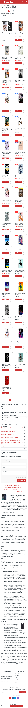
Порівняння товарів (18, 682)
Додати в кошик (19, 40)
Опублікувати (21, 480)
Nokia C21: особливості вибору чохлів (12, 485)
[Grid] (9, 11)
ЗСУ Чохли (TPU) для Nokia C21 (7, 434)
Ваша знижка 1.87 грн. (16, 706)
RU (3, 705)
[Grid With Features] (11, 11)
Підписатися (22, 692)
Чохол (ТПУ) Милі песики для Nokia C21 (9, 449)
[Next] (20, 400)
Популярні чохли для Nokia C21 (10, 489)
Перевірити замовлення (19, 679)
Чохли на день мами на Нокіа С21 (8, 431)
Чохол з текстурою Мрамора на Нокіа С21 (10, 437)
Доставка (17, 675)
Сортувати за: (4, 15)
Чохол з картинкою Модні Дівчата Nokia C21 (10, 440)
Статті (16, 677)
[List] (14, 11)
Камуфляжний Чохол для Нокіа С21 (8, 446)
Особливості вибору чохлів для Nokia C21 (12, 487)
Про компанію (17, 673)
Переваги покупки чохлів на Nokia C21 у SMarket (14, 491)
